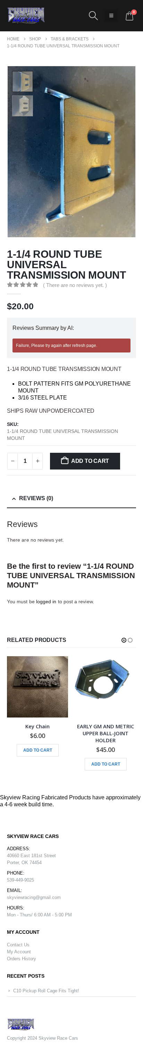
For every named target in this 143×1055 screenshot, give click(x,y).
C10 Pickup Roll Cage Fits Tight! (46, 990)
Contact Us (18, 944)
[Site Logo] (26, 15)
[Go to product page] (37, 686)
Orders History (21, 958)
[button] (93, 15)
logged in (46, 601)
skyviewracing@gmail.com (34, 897)
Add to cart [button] (37, 750)
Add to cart (90, 461)
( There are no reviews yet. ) (75, 285)
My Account (19, 951)
